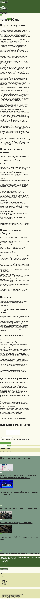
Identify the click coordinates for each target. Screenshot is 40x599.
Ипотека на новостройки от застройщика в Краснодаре (12, 594)
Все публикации (5, 561)
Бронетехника (4, 581)
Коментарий (3, 435)
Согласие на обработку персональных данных (11, 566)
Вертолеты (4, 578)
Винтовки (3, 585)
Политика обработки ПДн (7, 564)
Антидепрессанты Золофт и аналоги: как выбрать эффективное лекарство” (18, 476)
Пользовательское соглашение (8, 563)
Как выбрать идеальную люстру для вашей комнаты (12, 596)
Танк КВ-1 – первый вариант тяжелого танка (19, 553)
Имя (1, 437)
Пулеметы (4, 29)
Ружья (3, 586)
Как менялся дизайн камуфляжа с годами (10, 593)
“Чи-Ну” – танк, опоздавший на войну (16, 522)
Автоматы (4, 28)
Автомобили (4, 576)
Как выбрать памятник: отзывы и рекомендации (11, 595)
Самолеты (4, 22)
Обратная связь (5, 560)
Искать (9, 445)
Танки (1, 15)
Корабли (3, 580)
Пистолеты (4, 26)
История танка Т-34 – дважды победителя (18, 508)
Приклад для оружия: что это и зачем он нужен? (11, 597)
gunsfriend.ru (3, 557)
